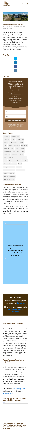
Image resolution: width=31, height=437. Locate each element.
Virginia (5, 173)
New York (25, 161)
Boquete (6, 142)
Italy (9, 161)
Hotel (20, 157)
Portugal (6, 167)
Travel (10, 28)
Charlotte (21, 142)
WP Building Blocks (19, 389)
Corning (10, 145)
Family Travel (16, 151)
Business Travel (13, 142)
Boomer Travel (20, 139)
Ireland (24, 157)
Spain (13, 170)
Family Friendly (7, 151)
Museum (19, 161)
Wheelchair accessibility (9, 176)
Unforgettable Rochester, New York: (13, 24)
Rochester (18, 167)
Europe (23, 148)
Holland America (13, 157)
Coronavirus (17, 145)
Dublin (12, 148)
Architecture (7, 139)
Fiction (22, 151)
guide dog (21, 154)
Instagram (21, 303)
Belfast (13, 139)
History (5, 157)
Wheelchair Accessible (9, 179)
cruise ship (6, 148)
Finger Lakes (7, 154)
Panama (15, 164)
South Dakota (7, 170)
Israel (5, 161)
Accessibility (7, 136)
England (17, 148)
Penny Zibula (8, 26)
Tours (17, 170)
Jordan (13, 161)
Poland (20, 164)
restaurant (12, 167)
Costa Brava (24, 145)
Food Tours (14, 154)
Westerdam (12, 173)
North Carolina (7, 164)
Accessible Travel (15, 136)
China (5, 145)
